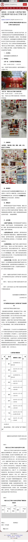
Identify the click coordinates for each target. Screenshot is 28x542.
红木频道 (25, 1)
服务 (20, 8)
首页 (2, 8)
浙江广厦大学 (12, 536)
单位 (14, 8)
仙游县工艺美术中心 (6, 19)
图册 (8, 8)
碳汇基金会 (18, 536)
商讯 (23, 8)
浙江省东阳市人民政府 (18, 535)
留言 (26, 8)
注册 (7, 1)
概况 (11, 8)
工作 (17, 8)
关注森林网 (9, 535)
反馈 (14, 540)
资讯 (5, 8)
